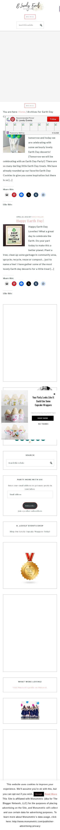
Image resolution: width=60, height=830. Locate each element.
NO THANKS (43, 424)
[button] (43, 401)
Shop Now (43, 418)
